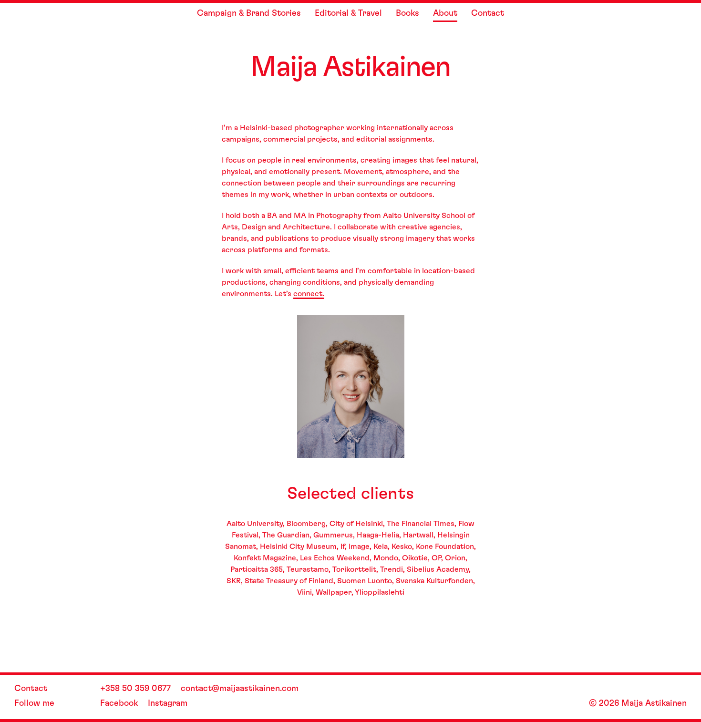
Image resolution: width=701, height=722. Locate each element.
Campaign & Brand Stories (249, 13)
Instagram (167, 703)
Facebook (119, 703)
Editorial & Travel (348, 13)
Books (407, 13)
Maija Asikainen (350, 67)
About (445, 13)
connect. (308, 294)
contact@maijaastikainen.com (240, 688)
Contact (487, 13)
